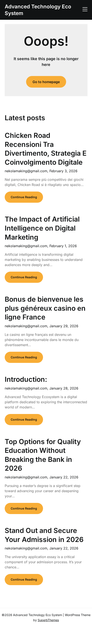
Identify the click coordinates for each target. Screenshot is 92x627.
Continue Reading (24, 197)
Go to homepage (46, 82)
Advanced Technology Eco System (38, 9)
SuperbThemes (48, 620)
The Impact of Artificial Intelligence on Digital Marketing (42, 228)
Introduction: (26, 379)
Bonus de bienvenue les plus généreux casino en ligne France (45, 308)
